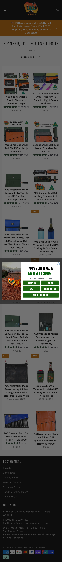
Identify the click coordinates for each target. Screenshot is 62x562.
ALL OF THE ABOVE (41, 295)
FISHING (49, 283)
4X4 (31, 289)
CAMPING (32, 283)
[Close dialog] (58, 264)
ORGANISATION (49, 289)
